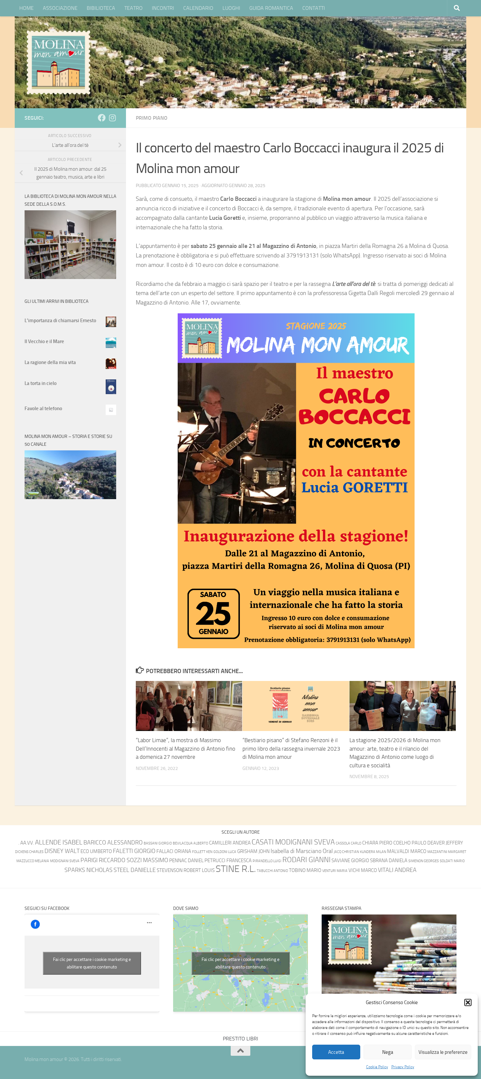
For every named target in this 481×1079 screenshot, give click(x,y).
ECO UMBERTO (96, 851)
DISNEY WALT (62, 851)
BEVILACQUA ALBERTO (190, 843)
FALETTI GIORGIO (134, 851)
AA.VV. (27, 843)
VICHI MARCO (362, 870)
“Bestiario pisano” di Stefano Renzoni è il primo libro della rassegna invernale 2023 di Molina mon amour (291, 748)
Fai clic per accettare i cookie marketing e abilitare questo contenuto (92, 963)
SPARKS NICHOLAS (88, 870)
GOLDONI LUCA (224, 852)
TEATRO (133, 8)
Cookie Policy (377, 1067)
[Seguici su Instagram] (112, 118)
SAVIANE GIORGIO (350, 860)
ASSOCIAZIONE (60, 8)
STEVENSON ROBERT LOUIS (186, 870)
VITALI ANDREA (397, 870)
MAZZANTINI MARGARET (446, 852)
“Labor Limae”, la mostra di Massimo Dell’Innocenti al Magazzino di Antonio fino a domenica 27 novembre (185, 748)
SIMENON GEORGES (423, 861)
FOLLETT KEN (202, 852)
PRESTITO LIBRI (240, 1038)
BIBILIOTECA (101, 8)
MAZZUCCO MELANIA (32, 861)
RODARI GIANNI (306, 859)
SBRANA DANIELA (388, 860)
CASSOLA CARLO (348, 843)
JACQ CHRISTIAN (346, 852)
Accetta (336, 1052)
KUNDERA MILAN (373, 852)
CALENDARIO (198, 8)
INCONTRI (163, 8)
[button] (468, 1002)
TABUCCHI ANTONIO (272, 871)
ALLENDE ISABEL (58, 842)
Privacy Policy (402, 1067)
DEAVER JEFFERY (445, 843)
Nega (387, 1052)
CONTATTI (313, 8)
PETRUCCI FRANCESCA (228, 860)
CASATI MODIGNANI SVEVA (293, 842)
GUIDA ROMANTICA (271, 8)
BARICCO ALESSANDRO (113, 842)
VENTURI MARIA (334, 871)
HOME (26, 8)
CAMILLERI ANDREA (230, 843)
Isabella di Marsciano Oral (302, 851)
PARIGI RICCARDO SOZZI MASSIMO (124, 860)
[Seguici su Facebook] (102, 118)
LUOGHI (231, 8)
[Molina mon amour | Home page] (58, 62)
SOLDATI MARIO (452, 861)
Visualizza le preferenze (443, 1052)
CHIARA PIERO (377, 843)
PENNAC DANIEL (186, 860)
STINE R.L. (236, 869)
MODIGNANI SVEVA (65, 861)
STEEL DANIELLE (135, 870)
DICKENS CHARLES (29, 852)
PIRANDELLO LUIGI (267, 861)
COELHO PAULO (409, 843)
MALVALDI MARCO (406, 851)
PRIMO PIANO (152, 118)
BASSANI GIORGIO (158, 843)
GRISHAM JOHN (253, 851)
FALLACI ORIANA (173, 851)
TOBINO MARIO (305, 870)
